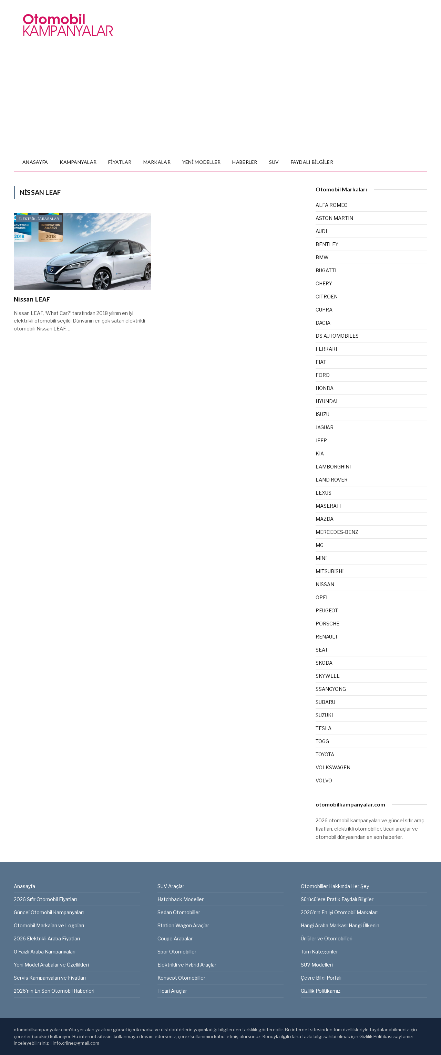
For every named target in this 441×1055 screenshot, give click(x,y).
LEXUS (323, 493)
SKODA (324, 663)
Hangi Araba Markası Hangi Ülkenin (340, 925)
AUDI (321, 231)
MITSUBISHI (329, 571)
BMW (322, 257)
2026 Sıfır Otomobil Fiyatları (45, 899)
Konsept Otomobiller (181, 978)
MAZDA (325, 519)
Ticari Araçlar (172, 991)
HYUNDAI (326, 401)
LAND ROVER (332, 480)
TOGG (322, 741)
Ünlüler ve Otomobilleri (326, 938)
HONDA (325, 388)
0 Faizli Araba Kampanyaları (44, 951)
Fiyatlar (119, 162)
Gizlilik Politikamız (320, 991)
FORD (323, 375)
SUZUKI (324, 715)
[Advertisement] (220, 102)
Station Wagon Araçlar (183, 925)
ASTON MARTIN (334, 218)
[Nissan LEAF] (82, 251)
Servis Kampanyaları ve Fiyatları (50, 978)
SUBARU (325, 702)
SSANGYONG (331, 689)
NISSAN (325, 584)
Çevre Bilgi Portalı (321, 978)
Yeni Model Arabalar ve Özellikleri (51, 965)
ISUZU (322, 414)
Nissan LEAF (32, 300)
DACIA (323, 323)
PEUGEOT (327, 610)
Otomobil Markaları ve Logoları (49, 925)
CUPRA (324, 310)
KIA (320, 453)
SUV (274, 162)
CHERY (324, 283)
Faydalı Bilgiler (312, 162)
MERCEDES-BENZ (337, 532)
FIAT (321, 362)
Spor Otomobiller (176, 951)
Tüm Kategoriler (319, 951)
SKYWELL (328, 676)
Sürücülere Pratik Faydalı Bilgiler (337, 899)
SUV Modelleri (317, 965)
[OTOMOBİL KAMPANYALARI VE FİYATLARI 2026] (67, 25)
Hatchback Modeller (180, 899)
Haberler (244, 162)
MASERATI (328, 506)
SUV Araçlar (170, 886)
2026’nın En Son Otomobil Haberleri (54, 991)
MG (320, 545)
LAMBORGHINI (333, 467)
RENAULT (327, 637)
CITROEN (327, 296)
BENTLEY (327, 244)
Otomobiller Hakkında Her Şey (335, 886)
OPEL (322, 597)
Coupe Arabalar (175, 938)
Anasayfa (35, 162)
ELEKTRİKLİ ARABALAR (39, 219)
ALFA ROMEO (332, 205)
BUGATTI (326, 270)
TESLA (323, 728)
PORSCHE (327, 623)
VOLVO (324, 780)
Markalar (157, 162)
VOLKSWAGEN (333, 767)
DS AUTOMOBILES (337, 336)
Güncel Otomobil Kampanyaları (49, 912)
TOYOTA (325, 754)
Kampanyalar (78, 162)
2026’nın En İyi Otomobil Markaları (339, 912)
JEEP (321, 440)
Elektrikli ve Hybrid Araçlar (186, 965)
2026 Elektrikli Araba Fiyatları (47, 938)
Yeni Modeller (201, 162)
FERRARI (326, 349)
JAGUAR (325, 427)
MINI (321, 558)
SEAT (322, 650)
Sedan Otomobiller (178, 912)
